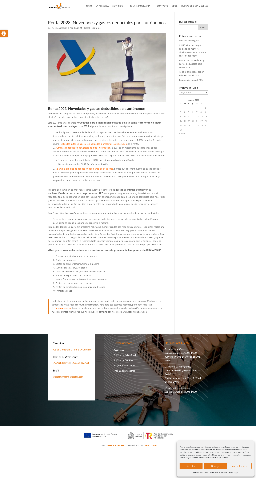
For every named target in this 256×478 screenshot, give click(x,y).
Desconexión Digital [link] (189, 40)
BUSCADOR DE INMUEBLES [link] (194, 6)
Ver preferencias (240, 466)
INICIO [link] (88, 6)
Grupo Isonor (150, 445)
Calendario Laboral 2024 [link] (191, 80)
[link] (4, 33)
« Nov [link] (182, 133)
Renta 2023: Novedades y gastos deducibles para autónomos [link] (191, 64)
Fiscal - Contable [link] (92, 27)
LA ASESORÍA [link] (102, 6)
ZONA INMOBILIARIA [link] (140, 6)
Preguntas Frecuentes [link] (124, 365)
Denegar (215, 466)
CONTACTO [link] (162, 6)
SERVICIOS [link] (117, 6)
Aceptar (191, 466)
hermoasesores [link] (59, 27)
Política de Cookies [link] (123, 360)
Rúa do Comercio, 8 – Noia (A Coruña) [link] (71, 349)
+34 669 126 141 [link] (80, 363)
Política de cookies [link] (200, 472)
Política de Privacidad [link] (218, 472)
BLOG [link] (174, 6)
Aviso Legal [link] (233, 472)
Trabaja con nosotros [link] (124, 370)
